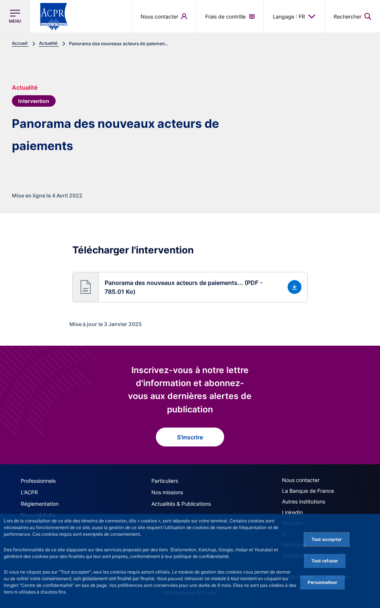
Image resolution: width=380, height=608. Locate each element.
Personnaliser (322, 582)
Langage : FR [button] (289, 16)
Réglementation (40, 504)
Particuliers (164, 481)
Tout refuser (324, 561)
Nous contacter (301, 480)
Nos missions (167, 492)
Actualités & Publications (181, 504)
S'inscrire (190, 437)
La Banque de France (308, 491)
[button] (352, 16)
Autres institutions (303, 501)
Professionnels (38, 481)
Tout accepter (326, 539)
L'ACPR (29, 492)
